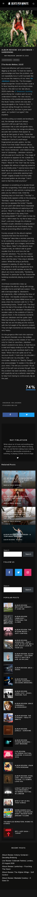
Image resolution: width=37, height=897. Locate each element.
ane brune (6, 403)
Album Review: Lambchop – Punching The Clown (21, 619)
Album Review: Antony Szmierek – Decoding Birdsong (23, 681)
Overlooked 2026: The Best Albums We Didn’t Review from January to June (24, 813)
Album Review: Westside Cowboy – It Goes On (23, 607)
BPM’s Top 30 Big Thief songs (22, 802)
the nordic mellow (10, 405)
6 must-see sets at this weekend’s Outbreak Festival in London (23, 791)
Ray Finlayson (9, 55)
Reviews (16, 59)
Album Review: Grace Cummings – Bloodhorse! (24, 705)
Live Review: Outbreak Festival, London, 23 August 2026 (23, 754)
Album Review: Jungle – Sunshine (23, 730)
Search (6, 550)
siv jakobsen (16, 403)
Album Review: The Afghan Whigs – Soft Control (23, 631)
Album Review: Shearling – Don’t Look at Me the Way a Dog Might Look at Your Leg (24, 644)
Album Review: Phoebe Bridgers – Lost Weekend (23, 742)
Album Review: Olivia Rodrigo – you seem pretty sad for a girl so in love (24, 656)
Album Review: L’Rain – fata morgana (24, 766)
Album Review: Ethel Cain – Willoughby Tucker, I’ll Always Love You (24, 778)
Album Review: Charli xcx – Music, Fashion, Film (23, 693)
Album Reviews (7, 59)
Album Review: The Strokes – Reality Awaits (23, 717)
